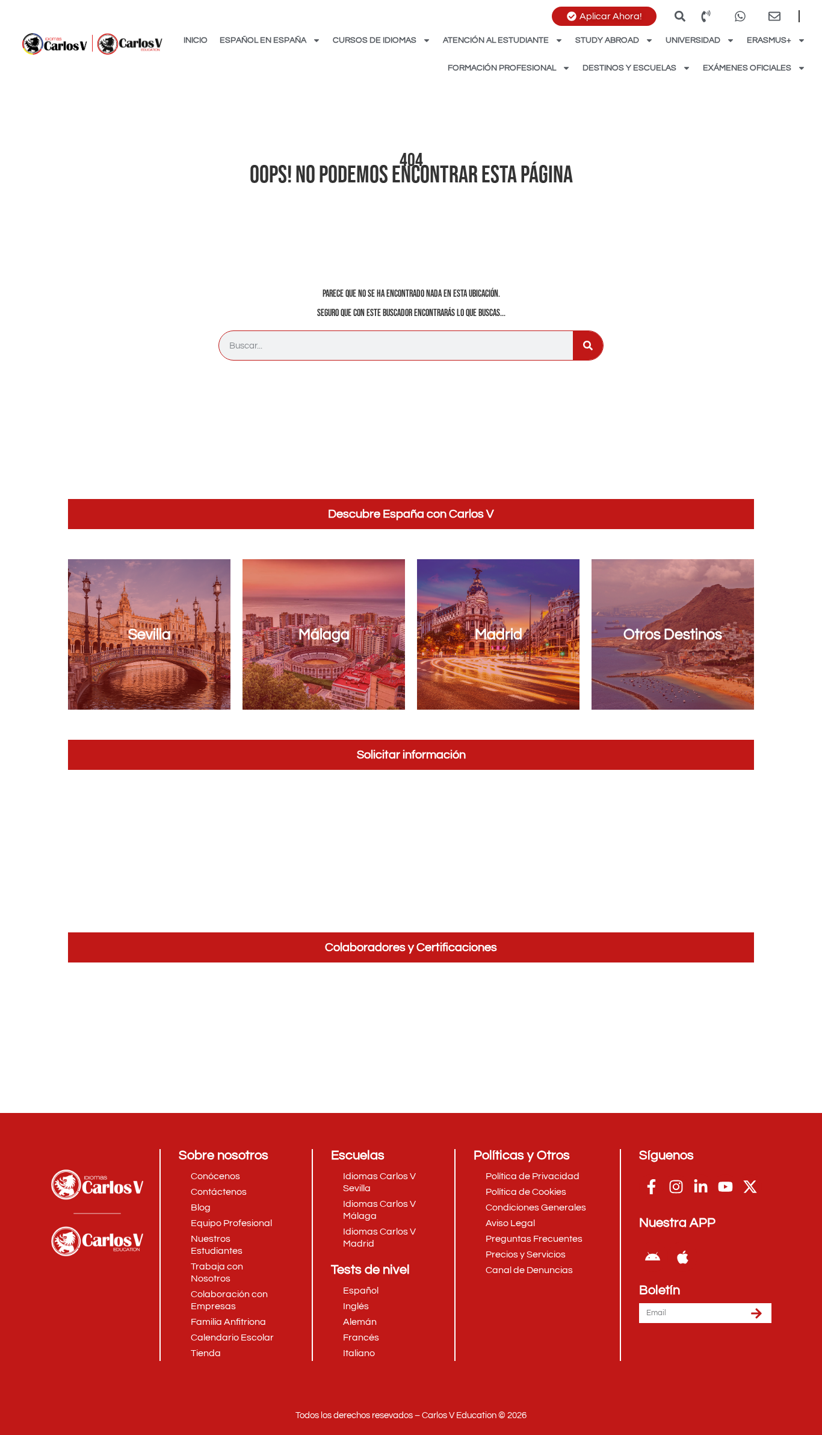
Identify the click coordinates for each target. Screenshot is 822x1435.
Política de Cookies (526, 1192)
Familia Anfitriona (228, 1322)
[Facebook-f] (651, 1186)
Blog (201, 1207)
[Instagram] (676, 1186)
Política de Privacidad (532, 1176)
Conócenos (215, 1176)
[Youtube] (725, 1186)
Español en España (263, 40)
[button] (680, 16)
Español (361, 1290)
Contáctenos (219, 1192)
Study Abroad (607, 40)
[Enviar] (756, 1313)
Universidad (693, 40)
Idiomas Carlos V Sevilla (379, 1182)
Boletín (659, 1290)
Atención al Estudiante (496, 40)
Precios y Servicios (526, 1254)
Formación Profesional (502, 68)
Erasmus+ (769, 40)
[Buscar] (588, 345)
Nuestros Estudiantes (217, 1245)
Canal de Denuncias (529, 1270)
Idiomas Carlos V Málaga (379, 1210)
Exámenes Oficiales (747, 68)
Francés (361, 1337)
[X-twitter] (750, 1186)
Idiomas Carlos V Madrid (379, 1237)
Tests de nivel (370, 1270)
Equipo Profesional (231, 1223)
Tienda (206, 1353)
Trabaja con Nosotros (217, 1272)
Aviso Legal (510, 1223)
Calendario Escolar (232, 1337)
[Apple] (682, 1257)
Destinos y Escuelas (629, 68)
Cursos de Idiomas (374, 40)
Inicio (196, 40)
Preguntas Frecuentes (534, 1239)
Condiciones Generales (536, 1207)
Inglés (356, 1306)
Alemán (360, 1322)
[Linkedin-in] (700, 1186)
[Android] (653, 1257)
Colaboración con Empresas (229, 1300)
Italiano (359, 1353)
